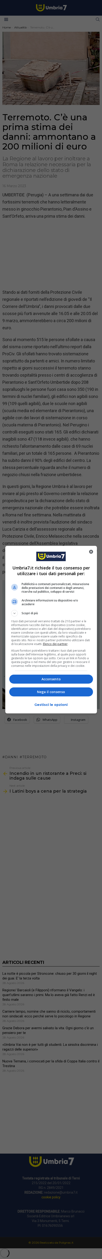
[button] (51, 613)
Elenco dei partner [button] (55, 644)
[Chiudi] (91, 551)
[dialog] (51, 629)
